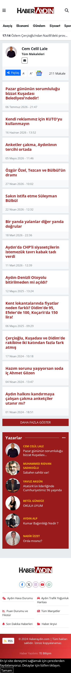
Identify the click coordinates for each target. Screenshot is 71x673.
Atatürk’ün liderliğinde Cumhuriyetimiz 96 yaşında (42, 488)
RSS (10, 641)
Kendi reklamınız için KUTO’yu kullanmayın (33, 121)
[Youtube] (42, 585)
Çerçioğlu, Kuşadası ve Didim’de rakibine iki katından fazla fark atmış (35, 342)
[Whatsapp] (49, 585)
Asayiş (7, 26)
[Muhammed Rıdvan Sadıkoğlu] (12, 468)
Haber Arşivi (49, 624)
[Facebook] (22, 585)
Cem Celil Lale (33, 446)
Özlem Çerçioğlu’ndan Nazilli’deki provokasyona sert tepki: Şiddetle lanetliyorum (35, 35)
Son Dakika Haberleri (19, 624)
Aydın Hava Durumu (20, 598)
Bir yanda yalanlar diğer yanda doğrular (34, 224)
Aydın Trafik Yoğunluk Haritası (53, 600)
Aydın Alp (30, 518)
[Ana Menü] (4, 10)
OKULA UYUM (33, 506)
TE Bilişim (45, 653)
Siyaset (55, 26)
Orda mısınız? (32, 541)
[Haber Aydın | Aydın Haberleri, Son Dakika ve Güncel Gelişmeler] (35, 9)
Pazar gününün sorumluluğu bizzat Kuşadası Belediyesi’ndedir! (32, 93)
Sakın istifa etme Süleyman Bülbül (31, 198)
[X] (29, 585)
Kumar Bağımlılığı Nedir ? (40, 523)
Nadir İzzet (31, 536)
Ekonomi (22, 26)
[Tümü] (64, 437)
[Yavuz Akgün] (12, 485)
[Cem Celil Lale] (12, 450)
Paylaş (15, 72)
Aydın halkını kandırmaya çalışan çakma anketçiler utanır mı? (29, 398)
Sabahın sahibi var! (36, 472)
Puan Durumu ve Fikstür (15, 613)
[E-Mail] (25, 61)
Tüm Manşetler (50, 611)
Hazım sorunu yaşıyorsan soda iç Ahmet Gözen (34, 371)
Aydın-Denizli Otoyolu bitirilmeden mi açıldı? (26, 280)
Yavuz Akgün (33, 481)
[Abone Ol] (39, 73)
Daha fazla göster (35, 422)
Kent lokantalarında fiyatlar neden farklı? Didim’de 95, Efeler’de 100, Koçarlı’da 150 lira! (32, 310)
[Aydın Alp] (12, 520)
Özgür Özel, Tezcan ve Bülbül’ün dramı (35, 172)
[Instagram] (36, 585)
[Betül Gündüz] (12, 503)
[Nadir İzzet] (12, 538)
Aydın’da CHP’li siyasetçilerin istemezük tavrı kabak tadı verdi (32, 251)
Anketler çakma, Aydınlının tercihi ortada (31, 147)
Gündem (39, 26)
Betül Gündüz (33, 501)
